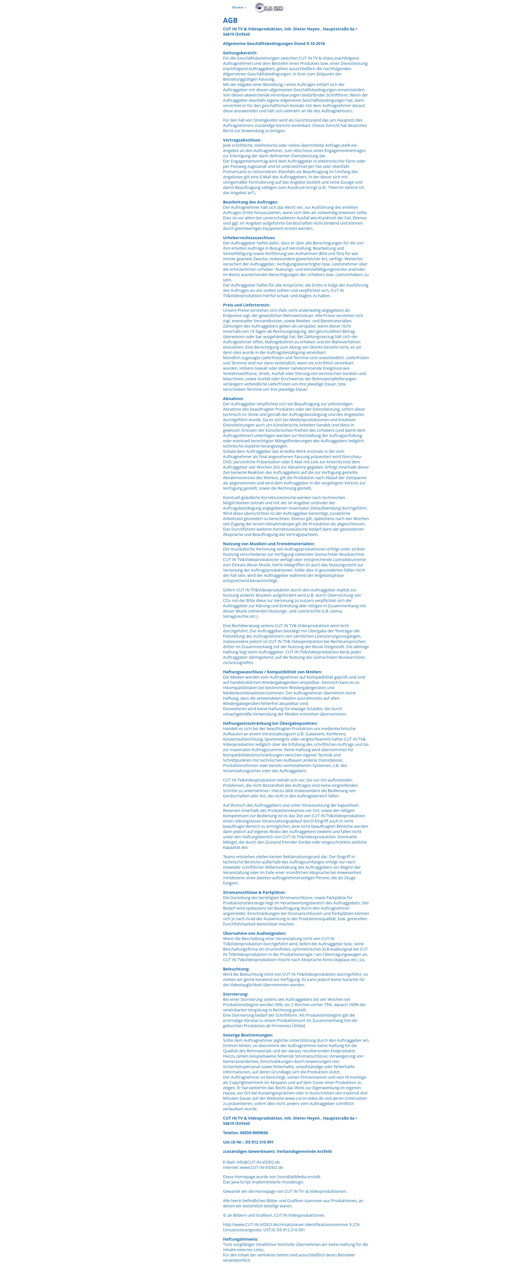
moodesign (292, 1182)
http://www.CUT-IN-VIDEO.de (250, 1224)
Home (237, 7)
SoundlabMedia (291, 1176)
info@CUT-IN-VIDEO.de (258, 1162)
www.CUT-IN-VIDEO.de (261, 1167)
